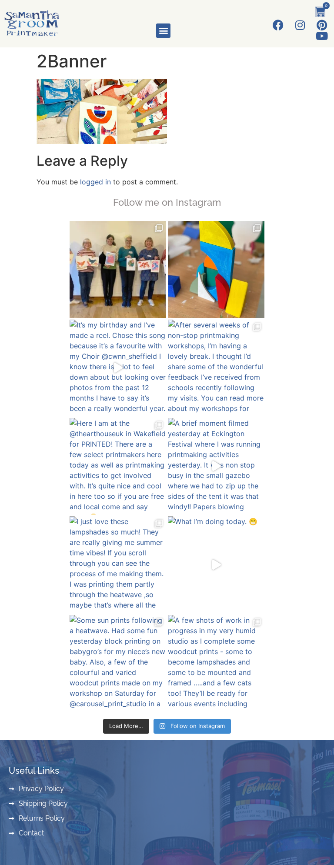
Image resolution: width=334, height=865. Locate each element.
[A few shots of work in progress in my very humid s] (216, 663)
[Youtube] (321, 35)
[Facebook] (278, 25)
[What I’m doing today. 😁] (216, 564)
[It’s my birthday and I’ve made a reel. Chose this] (118, 368)
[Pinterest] (321, 25)
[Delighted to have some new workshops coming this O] (118, 269)
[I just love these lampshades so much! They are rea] (118, 564)
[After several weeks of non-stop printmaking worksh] (216, 368)
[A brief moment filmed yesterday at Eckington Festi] (216, 466)
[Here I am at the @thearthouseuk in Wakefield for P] (118, 466)
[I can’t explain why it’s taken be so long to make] (216, 269)
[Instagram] (299, 25)
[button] (163, 30)
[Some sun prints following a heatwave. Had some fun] (118, 663)
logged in (95, 181)
